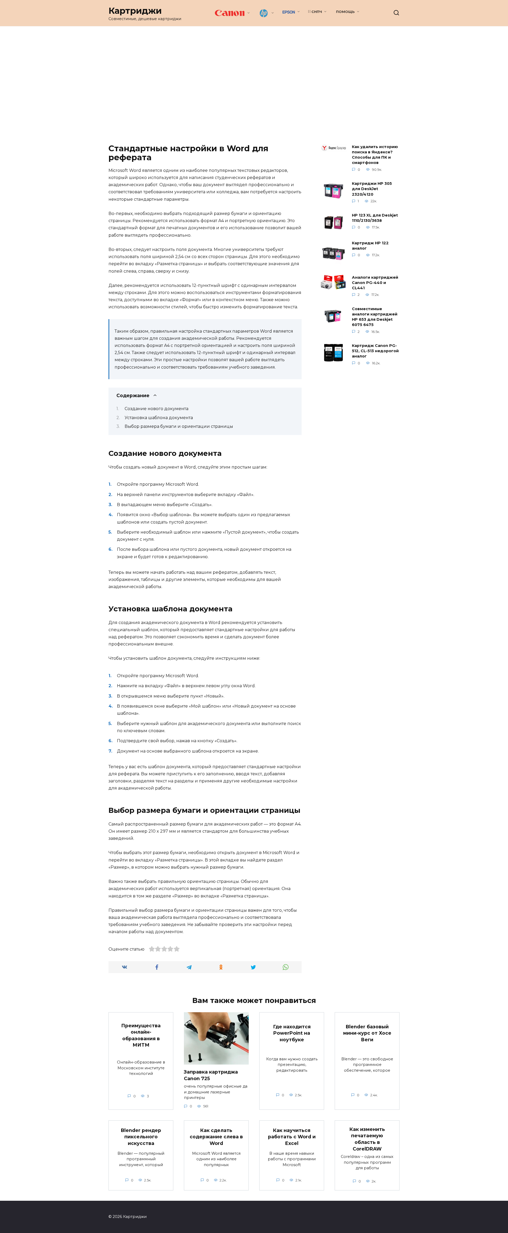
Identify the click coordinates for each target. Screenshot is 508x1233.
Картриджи (135, 11)
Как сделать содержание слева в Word (216, 1136)
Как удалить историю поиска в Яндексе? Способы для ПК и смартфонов (375, 154)
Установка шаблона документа (159, 417)
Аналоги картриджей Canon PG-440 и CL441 (375, 282)
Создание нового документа (156, 408)
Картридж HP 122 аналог (370, 246)
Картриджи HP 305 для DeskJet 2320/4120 (372, 189)
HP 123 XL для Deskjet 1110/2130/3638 (375, 218)
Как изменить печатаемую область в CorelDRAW (367, 1138)
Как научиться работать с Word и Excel (292, 1136)
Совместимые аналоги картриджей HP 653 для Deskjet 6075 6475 (374, 316)
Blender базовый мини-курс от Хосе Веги (367, 1033)
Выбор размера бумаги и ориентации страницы (179, 426)
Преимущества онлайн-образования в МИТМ (141, 1035)
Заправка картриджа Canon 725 (211, 1075)
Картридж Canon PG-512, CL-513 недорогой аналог (375, 351)
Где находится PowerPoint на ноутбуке (292, 1033)
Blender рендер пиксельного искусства (141, 1136)
